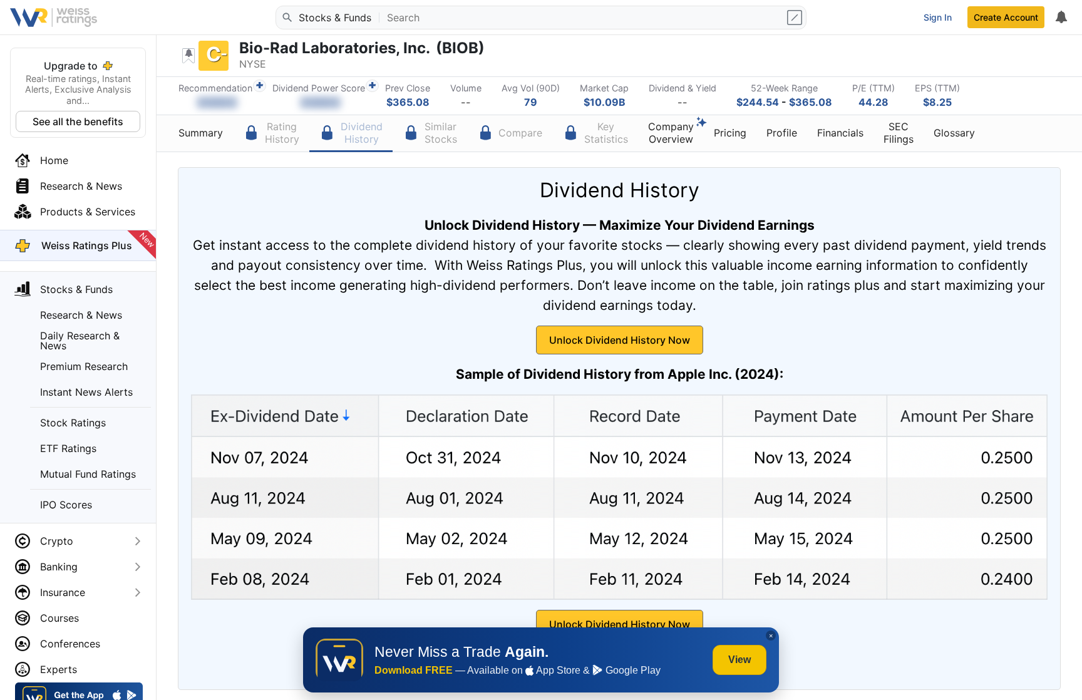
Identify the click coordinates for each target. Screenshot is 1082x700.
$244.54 (757, 102)
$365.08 (408, 102)
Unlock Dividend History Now (619, 340)
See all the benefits (78, 121)
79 (530, 102)
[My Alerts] (1060, 17)
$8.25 (937, 102)
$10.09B (605, 102)
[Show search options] (796, 17)
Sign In (938, 17)
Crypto (56, 541)
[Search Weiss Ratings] (286, 17)
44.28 (873, 102)
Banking (59, 567)
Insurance (62, 592)
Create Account (1006, 17)
